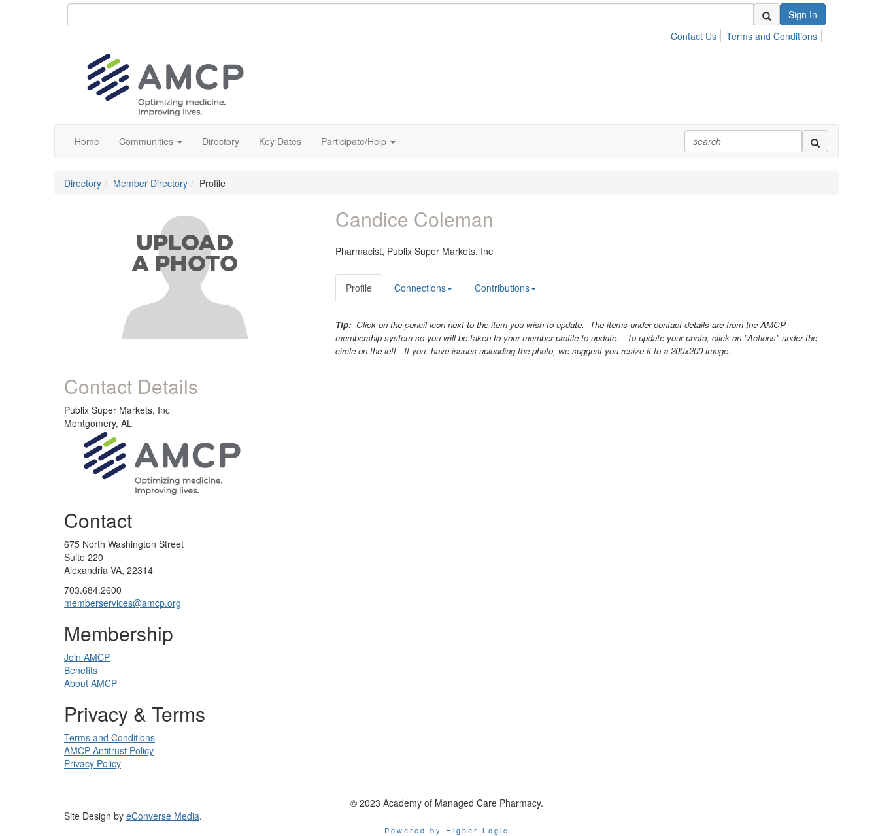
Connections (420, 287)
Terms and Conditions (771, 35)
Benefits (80, 670)
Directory (82, 183)
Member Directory (150, 183)
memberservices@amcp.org (122, 602)
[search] (767, 14)
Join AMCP (87, 656)
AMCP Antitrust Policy (109, 750)
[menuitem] (697, 33)
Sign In (802, 14)
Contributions (502, 287)
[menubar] (747, 33)
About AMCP (90, 683)
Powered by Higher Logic (446, 830)
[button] (150, 141)
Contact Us (693, 35)
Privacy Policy (92, 763)
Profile (359, 287)
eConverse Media (162, 815)
